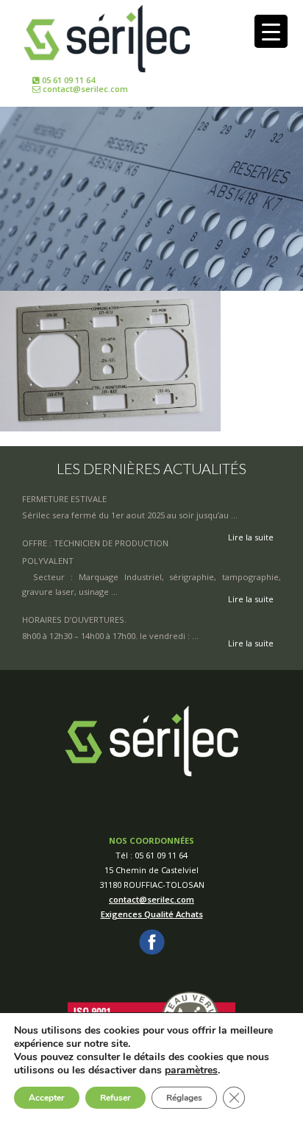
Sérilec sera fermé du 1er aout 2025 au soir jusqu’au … (130, 515)
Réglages (184, 1098)
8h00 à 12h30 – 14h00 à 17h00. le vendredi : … (110, 635)
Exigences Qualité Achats (152, 914)
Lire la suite (251, 598)
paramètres (191, 1070)
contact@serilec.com (84, 88)
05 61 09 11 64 (67, 79)
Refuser (115, 1098)
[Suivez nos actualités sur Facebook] (152, 941)
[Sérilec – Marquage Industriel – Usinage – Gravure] (107, 37)
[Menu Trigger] (271, 31)
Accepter (47, 1098)
